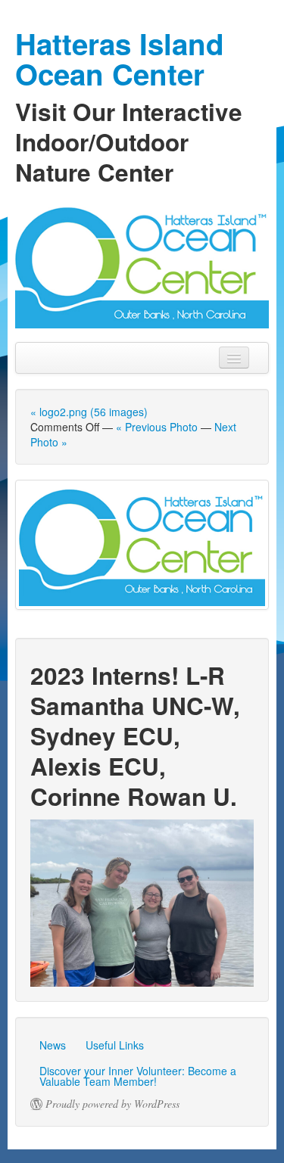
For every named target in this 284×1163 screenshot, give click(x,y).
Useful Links (115, 1045)
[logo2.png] (142, 545)
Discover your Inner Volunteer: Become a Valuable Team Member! (137, 1076)
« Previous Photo (157, 426)
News (52, 1045)
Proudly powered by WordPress (112, 1104)
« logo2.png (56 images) (89, 411)
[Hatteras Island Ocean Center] (142, 264)
